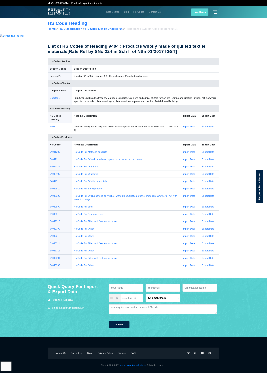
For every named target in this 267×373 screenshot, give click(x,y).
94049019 (55, 250)
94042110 (55, 166)
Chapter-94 (55, 98)
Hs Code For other (83, 206)
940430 (53, 214)
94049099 (55, 265)
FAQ (133, 353)
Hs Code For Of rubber (86, 166)
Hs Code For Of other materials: (90, 181)
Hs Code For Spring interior (88, 188)
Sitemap (122, 353)
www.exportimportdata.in (133, 365)
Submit (119, 324)
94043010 (55, 221)
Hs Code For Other (84, 228)
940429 (53, 181)
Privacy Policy (105, 353)
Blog (126, 11)
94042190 (55, 174)
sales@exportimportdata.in (68, 307)
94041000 (55, 152)
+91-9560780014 (62, 300)
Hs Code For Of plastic (86, 174)
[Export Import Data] (69, 11)
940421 (53, 159)
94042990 (55, 206)
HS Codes (138, 11)
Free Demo (200, 12)
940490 (53, 236)
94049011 (55, 243)
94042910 (55, 188)
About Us (61, 353)
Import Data (189, 126)
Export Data (208, 126)
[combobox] (115, 298)
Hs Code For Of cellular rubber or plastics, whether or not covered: (109, 159)
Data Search (112, 11)
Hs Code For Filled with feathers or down (95, 221)
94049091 (55, 258)
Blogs (90, 353)
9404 (52, 126)
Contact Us (155, 11)
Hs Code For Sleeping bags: (88, 214)
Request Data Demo (259, 186)
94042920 (55, 196)
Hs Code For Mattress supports (90, 152)
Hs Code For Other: (84, 236)
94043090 (55, 228)
